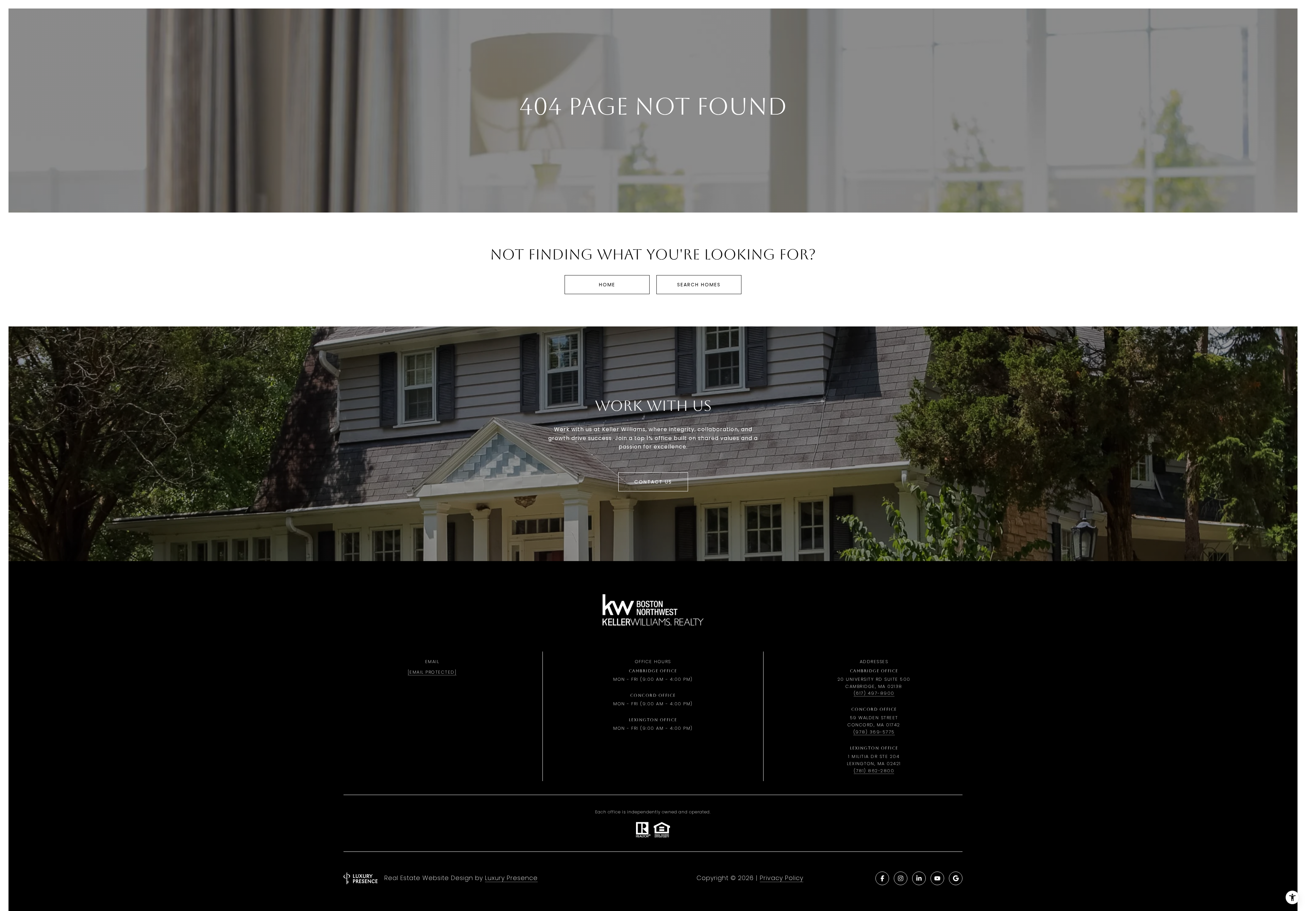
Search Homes (699, 284)
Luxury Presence (511, 878)
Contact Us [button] (653, 481)
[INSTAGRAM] (900, 878)
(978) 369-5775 (874, 732)
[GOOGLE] (955, 878)
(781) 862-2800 (874, 770)
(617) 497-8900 (874, 693)
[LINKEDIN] (919, 878)
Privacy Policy (781, 878)
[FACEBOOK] (882, 878)
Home (607, 284)
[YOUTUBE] (937, 878)
